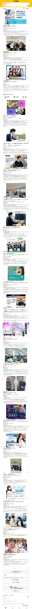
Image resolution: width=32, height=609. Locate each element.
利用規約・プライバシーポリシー (14, 603)
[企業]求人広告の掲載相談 (21, 603)
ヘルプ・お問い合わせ (5, 603)
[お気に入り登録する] (28, 23)
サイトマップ (9, 603)
